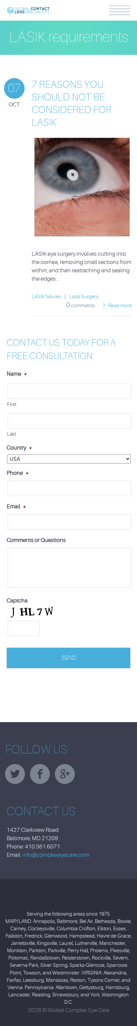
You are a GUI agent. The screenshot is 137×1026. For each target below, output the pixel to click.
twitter (15, 774)
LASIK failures (46, 297)
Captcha (17, 600)
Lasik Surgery (83, 297)
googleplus (65, 774)
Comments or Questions (36, 540)
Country (19, 448)
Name (17, 374)
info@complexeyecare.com (55, 855)
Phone (18, 473)
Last (11, 434)
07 (14, 88)
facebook (40, 774)
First (11, 404)
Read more (120, 306)
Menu (119, 10)
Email (16, 506)
